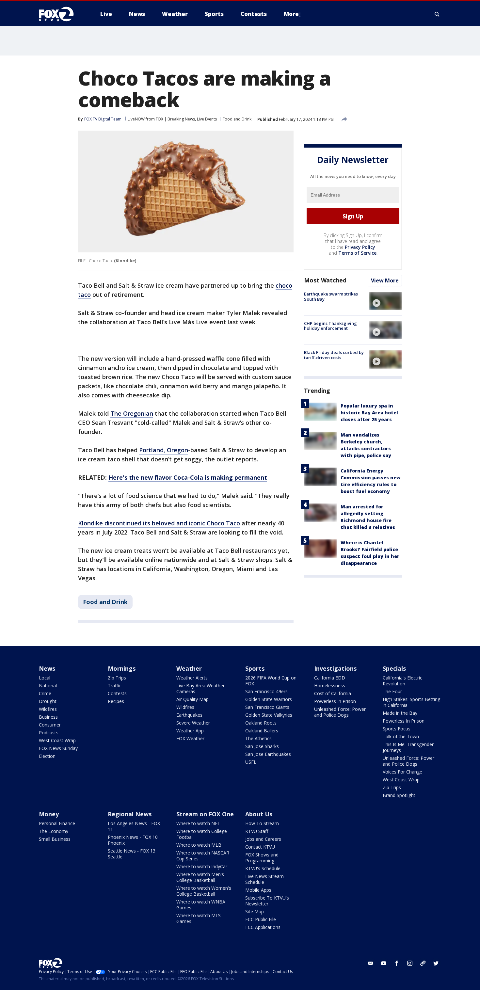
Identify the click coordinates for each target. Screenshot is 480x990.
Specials (394, 668)
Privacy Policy (360, 247)
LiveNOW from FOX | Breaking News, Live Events (172, 119)
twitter (436, 963)
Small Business (55, 839)
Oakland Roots (261, 723)
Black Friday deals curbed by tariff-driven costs (334, 354)
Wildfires (48, 709)
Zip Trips (117, 678)
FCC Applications (262, 927)
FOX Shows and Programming (262, 858)
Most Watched (325, 280)
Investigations (335, 668)
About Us (258, 814)
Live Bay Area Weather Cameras (200, 688)
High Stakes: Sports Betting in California (411, 702)
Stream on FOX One (205, 814)
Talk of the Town (401, 736)
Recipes (116, 701)
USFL (250, 762)
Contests (117, 693)
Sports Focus (396, 729)
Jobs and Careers (263, 839)
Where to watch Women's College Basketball (203, 891)
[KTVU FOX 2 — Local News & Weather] (60, 14)
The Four (392, 691)
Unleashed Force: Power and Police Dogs (340, 712)
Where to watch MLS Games (198, 918)
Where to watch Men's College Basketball (200, 877)
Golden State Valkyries (268, 715)
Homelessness (329, 685)
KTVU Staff (256, 831)
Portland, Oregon (163, 450)
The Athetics (258, 738)
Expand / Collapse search (437, 14)
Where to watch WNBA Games (200, 905)
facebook (397, 963)
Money (49, 814)
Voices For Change (402, 772)
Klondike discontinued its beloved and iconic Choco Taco (159, 523)
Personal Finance (57, 823)
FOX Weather (190, 738)
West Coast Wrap (57, 740)
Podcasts (48, 732)
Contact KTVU (260, 847)
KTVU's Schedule (262, 868)
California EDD (329, 678)
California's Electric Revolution (402, 681)
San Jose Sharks (262, 746)
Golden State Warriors (268, 699)
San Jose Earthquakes (268, 754)
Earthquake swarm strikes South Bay (331, 296)
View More (385, 280)
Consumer (50, 725)
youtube (383, 963)
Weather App (190, 730)
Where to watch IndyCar (201, 866)
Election (47, 756)
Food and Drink (237, 119)
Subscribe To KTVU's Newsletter (267, 901)
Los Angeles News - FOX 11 (134, 826)
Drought (47, 701)
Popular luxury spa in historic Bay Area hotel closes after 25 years (369, 413)
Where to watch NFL (198, 823)
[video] (385, 301)
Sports (254, 668)
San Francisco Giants (267, 707)
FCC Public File (260, 919)
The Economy (53, 831)
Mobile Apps (258, 890)
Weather (189, 668)
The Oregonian (131, 413)
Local (44, 678)
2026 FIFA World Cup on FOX (270, 681)
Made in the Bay (400, 713)
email (370, 963)
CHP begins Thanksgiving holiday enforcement (330, 325)
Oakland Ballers (261, 730)
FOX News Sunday (58, 748)
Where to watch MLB (198, 845)
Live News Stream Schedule (264, 879)
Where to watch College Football (201, 834)
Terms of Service (357, 253)
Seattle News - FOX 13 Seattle (131, 854)
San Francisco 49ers (266, 691)
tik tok (423, 963)
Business (48, 717)
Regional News (130, 814)
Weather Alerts (192, 678)
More (291, 14)
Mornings (122, 668)
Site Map (254, 911)
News (47, 668)
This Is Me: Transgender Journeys (408, 747)
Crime (45, 693)
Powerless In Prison (335, 701)
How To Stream (262, 823)
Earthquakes (189, 715)
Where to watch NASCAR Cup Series (202, 856)
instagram (410, 963)
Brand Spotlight (399, 795)
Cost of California (332, 693)
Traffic (114, 685)
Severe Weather (193, 723)
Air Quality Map (192, 699)
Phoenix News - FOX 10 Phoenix (133, 840)
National (48, 685)
